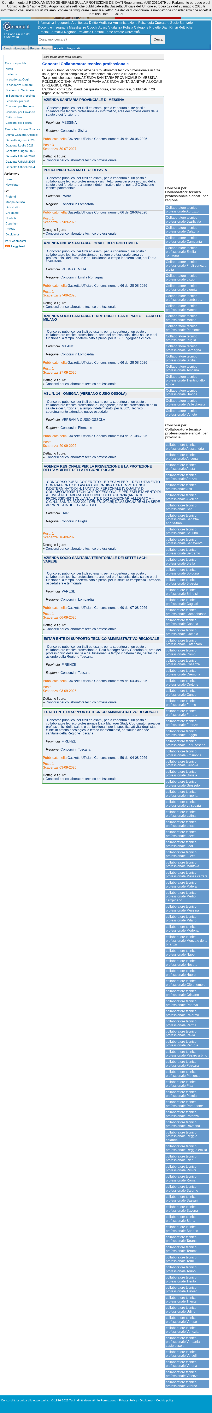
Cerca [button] (158, 39)
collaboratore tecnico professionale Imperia (182, 793)
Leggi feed (17, 246)
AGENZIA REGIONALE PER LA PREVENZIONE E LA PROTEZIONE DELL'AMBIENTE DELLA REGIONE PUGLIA (97, 468)
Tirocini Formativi (50, 32)
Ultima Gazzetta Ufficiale (22, 134)
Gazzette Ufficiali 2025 (20, 161)
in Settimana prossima (20, 95)
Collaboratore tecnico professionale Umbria (181, 392)
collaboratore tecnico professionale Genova (182, 763)
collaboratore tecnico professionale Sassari (182, 1198)
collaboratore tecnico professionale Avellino (182, 497)
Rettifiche (186, 27)
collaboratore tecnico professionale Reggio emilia (186, 1148)
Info (105, 14)
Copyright (12, 223)
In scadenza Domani (19, 84)
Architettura (79, 22)
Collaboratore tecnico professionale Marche (182, 307)
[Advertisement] (187, 118)
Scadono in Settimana (20, 90)
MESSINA (69, 122)
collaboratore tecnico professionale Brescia (182, 581)
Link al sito (12, 207)
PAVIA (66, 196)
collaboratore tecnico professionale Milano (181, 918)
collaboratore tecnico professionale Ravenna (183, 1124)
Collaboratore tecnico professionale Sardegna (183, 348)
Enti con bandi (15, 117)
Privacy (10, 228)
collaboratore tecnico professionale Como (181, 652)
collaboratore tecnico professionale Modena (182, 928)
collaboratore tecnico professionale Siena (181, 1218)
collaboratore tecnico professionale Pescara (182, 1063)
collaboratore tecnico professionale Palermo (182, 1013)
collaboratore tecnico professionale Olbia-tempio (185, 982)
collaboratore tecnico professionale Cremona (183, 672)
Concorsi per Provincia (20, 112)
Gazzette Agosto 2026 (20, 140)
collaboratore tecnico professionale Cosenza (183, 662)
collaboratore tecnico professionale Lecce (181, 824)
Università (132, 32)
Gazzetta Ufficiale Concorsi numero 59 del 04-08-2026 (107, 681)
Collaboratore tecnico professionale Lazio (181, 277)
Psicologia (146, 22)
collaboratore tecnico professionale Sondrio (182, 1228)
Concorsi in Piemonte (76, 427)
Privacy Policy (128, 1400)
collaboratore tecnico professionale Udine (181, 1309)
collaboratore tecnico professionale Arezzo (181, 477)
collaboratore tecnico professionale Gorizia (181, 773)
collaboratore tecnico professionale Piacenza (183, 1073)
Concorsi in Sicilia (73, 130)
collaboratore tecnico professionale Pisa (181, 1083)
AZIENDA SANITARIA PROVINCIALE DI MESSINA (84, 100)
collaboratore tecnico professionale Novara (181, 962)
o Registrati (72, 48)
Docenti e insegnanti (53, 27)
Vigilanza (115, 27)
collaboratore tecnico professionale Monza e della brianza (186, 940)
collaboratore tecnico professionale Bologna (182, 571)
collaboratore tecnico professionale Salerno (182, 1188)
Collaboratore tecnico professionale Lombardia (184, 297)
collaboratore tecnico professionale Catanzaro (184, 642)
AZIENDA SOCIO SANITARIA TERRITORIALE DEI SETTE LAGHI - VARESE (96, 559)
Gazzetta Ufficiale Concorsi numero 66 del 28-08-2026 (107, 212)
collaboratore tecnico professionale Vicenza (182, 1374)
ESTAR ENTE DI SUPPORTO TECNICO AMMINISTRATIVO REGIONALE (101, 639)
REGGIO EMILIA (74, 269)
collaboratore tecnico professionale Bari (181, 507)
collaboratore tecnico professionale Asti (181, 487)
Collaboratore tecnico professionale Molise (181, 317)
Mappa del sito (15, 202)
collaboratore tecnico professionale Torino (181, 1269)
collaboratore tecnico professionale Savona (182, 1208)
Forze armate (114, 32)
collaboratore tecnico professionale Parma (181, 1023)
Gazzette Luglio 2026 (20, 145)
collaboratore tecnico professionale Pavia (181, 1033)
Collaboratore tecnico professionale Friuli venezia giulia (186, 265)
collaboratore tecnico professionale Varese (181, 1319)
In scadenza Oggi (17, 79)
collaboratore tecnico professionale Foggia (181, 733)
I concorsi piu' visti (17, 101)
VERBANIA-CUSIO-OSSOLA (83, 419)
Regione (70, 32)
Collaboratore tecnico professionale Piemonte (183, 328)
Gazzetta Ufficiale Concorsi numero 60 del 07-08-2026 (107, 607)
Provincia (84, 32)
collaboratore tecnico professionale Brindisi (182, 591)
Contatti (11, 218)
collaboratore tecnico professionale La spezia (183, 803)
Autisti (102, 27)
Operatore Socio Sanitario (174, 22)
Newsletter (12, 184)
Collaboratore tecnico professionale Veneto (181, 412)
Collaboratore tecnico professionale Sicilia (181, 358)
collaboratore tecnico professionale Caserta (182, 622)
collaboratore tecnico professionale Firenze (182, 723)
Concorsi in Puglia (74, 521)
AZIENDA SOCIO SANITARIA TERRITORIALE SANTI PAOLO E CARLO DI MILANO (103, 317)
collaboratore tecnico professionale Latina (181, 813)
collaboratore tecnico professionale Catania (182, 632)
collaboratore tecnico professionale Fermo (181, 702)
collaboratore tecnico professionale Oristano (182, 993)
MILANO (68, 346)
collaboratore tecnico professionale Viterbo (181, 1384)
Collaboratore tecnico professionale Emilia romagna (181, 251)
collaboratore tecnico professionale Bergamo (183, 551)
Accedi (58, 48)
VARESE (68, 591)
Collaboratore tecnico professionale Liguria (181, 287)
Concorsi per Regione (20, 106)
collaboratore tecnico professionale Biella (181, 561)
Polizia (128, 27)
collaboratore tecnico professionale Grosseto (183, 783)
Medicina (105, 22)
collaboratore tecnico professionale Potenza (182, 1114)
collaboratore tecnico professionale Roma (181, 1178)
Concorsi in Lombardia (77, 204)
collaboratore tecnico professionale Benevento (184, 541)
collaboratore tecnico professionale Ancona (182, 456)
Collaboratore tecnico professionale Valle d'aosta (185, 402)
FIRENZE (69, 664)
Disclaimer (12, 234)
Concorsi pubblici (16, 63)
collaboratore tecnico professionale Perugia (182, 1043)
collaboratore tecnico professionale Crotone (182, 682)
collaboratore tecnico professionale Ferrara (181, 712)
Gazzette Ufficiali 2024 (20, 167)
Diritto (93, 22)
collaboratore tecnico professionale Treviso (181, 1289)
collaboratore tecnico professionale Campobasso (186, 611)
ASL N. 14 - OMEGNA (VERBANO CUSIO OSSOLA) (85, 394)
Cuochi (92, 27)
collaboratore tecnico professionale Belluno (182, 531)
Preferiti (11, 196)
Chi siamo (12, 212)
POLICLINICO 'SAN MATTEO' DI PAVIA (75, 170)
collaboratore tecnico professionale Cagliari (182, 601)
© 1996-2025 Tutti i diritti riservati (73, 1400)
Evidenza (12, 74)
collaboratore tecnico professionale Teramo (182, 1249)
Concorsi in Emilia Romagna (81, 277)
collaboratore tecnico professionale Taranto (182, 1239)
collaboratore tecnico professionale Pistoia (181, 1094)
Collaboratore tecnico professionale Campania (184, 239)
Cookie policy (164, 1400)
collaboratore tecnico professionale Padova (182, 1003)
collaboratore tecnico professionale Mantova (182, 864)
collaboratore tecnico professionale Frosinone (183, 753)
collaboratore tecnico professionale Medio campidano (181, 896)
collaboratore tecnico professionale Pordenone (184, 1103)
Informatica (46, 22)
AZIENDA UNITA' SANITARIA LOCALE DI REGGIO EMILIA (91, 243)
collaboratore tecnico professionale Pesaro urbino (186, 1053)
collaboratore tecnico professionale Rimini (181, 1168)
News (9, 68)
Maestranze (77, 27)
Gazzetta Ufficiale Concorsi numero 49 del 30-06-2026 (107, 139)
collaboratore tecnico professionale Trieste (181, 1299)
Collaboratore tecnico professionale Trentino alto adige (185, 380)
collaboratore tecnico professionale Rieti (181, 1158)
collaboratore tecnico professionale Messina (182, 908)
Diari (165, 27)
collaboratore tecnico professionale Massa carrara (186, 874)
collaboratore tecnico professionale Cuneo (181, 692)
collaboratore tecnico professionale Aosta (181, 466)
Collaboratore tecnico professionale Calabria (182, 229)
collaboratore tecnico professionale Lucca (181, 854)
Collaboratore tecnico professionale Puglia (181, 338)
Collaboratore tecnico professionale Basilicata (183, 219)
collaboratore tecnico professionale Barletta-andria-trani (182, 519)
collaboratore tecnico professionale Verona (181, 1363)
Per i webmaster (15, 240)
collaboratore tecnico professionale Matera (181, 884)
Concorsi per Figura (19, 122)
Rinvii (173, 27)
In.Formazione (106, 1400)
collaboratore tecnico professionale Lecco (181, 833)
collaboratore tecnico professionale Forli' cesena (185, 743)
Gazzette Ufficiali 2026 (20, 156)
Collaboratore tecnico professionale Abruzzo (182, 209)
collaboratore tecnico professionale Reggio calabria (181, 1136)
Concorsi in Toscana (75, 672)
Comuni (98, 32)
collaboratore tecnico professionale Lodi (181, 844)
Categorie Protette (147, 27)
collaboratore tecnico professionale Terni (181, 1259)
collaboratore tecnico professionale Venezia (182, 1329)
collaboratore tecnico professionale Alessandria (185, 446)
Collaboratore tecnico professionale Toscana (182, 368)
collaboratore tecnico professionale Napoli (181, 952)
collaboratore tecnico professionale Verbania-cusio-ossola (183, 1341)
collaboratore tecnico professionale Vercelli (182, 1353)
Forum (10, 179)
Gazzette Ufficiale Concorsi (22, 129)
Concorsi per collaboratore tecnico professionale (81, 160)
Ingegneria (63, 22)
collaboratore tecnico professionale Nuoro (181, 972)
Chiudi (118, 14)
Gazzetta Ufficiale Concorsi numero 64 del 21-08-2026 (107, 436)
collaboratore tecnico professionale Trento (181, 1279)
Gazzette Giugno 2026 (20, 150)
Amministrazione (125, 22)
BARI (66, 513)
